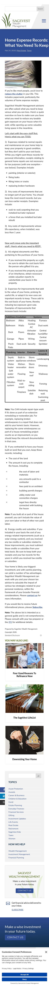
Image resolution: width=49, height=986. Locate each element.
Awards (11, 792)
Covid (10, 802)
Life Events (13, 822)
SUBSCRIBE (17, 909)
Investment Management (19, 854)
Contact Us (24, 890)
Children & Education (17, 798)
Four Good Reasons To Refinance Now (24, 674)
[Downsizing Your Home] (24, 740)
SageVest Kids (14, 832)
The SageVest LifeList (24, 717)
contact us (32, 595)
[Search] (38, 775)
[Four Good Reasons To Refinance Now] (24, 655)
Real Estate (21, 50)
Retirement (13, 828)
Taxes (29, 50)
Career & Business (16, 795)
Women (11, 838)
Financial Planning (16, 857)
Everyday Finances (16, 808)
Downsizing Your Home (24, 759)
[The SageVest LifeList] (24, 698)
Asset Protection (15, 789)
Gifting (11, 815)
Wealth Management (17, 851)
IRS (10, 622)
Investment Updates (17, 818)
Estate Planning (15, 805)
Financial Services (16, 812)
